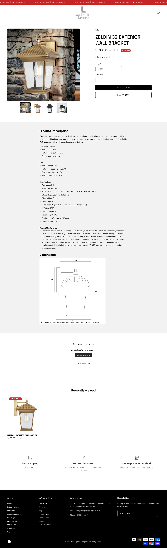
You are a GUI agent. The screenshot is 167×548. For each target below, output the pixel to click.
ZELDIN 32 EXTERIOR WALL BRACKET (22, 435)
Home (9, 503)
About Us (42, 507)
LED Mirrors (12, 525)
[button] (153, 13)
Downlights (11, 518)
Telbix (97, 30)
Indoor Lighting (13, 507)
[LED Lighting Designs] (83, 12)
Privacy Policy (44, 514)
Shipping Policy (44, 521)
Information (45, 498)
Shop (10, 498)
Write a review (83, 355)
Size (41, 162)
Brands (10, 532)
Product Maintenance (48, 228)
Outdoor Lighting (14, 514)
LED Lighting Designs (79, 542)
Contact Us (43, 503)
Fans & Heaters (13, 521)
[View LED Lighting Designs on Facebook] (9, 542)
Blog (40, 511)
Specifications (45, 182)
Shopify (99, 542)
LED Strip (11, 511)
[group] (83, 417)
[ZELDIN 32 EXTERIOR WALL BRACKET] (25, 107)
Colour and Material (47, 146)
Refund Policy (44, 518)
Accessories (11, 528)
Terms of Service (45, 525)
